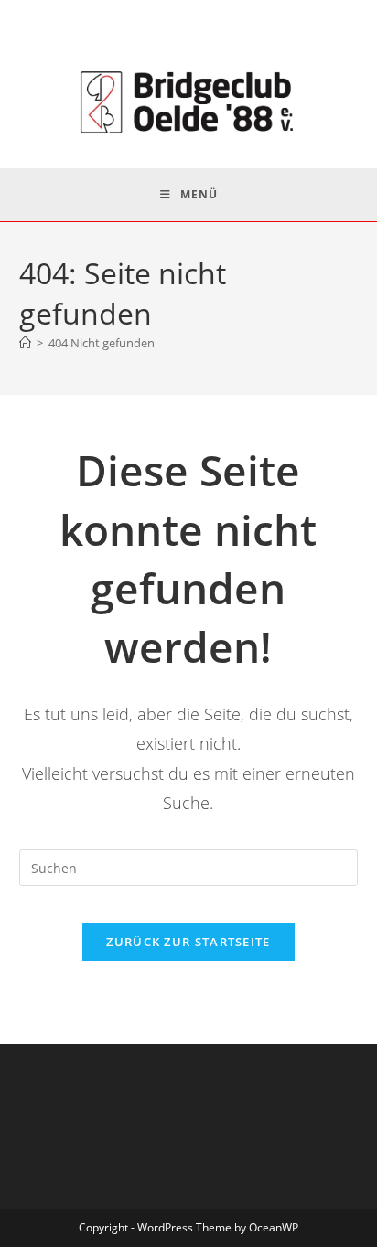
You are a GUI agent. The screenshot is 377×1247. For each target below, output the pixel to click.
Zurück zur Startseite (188, 941)
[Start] (25, 343)
